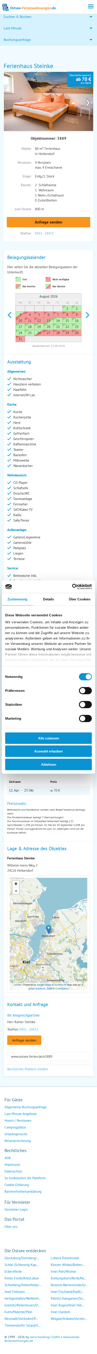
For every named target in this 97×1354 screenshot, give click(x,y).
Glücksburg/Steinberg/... (22, 1258)
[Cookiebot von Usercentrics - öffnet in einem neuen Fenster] (72, 587)
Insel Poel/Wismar (63, 1271)
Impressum (12, 1164)
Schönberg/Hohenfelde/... (23, 1285)
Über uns (11, 1226)
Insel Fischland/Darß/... (67, 1292)
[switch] (85, 690)
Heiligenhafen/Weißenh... (23, 1298)
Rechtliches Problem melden (27, 1069)
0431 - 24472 (44, 233)
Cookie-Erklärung (17, 1185)
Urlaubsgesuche (16, 1134)
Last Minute (13, 28)
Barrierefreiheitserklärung (23, 1191)
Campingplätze (15, 1127)
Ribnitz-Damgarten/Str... (68, 1298)
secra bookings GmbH (45, 1337)
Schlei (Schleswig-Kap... (22, 1265)
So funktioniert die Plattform (25, 1178)
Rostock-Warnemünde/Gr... (69, 1285)
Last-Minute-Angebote (21, 1114)
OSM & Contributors (58, 988)
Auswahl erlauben (48, 751)
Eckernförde (13, 1271)
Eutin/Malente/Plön (18, 1312)
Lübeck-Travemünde (65, 1258)
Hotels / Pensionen (18, 1120)
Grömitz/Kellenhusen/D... (22, 1305)
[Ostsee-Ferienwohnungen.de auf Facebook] (8, 1235)
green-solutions (36, 988)
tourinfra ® (60, 984)
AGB (8, 1158)
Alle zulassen (48, 738)
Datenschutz (13, 1171)
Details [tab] (48, 599)
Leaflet (17, 984)
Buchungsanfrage (17, 39)
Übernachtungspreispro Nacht (80, 79)
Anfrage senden (48, 222)
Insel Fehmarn (15, 1292)
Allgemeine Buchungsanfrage (26, 1107)
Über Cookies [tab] (79, 599)
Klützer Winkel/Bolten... (68, 1265)
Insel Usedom (60, 1312)
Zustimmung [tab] (17, 599)
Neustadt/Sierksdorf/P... (21, 1318)
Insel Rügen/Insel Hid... (67, 1305)
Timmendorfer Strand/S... (23, 1325)
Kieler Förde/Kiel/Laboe (22, 1278)
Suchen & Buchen (17, 16)
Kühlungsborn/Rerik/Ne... (69, 1278)
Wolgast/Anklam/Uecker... (69, 1318)
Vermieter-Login (16, 1209)
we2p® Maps (44, 984)
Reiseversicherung (18, 1141)
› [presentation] (88, 101)
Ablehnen (48, 764)
